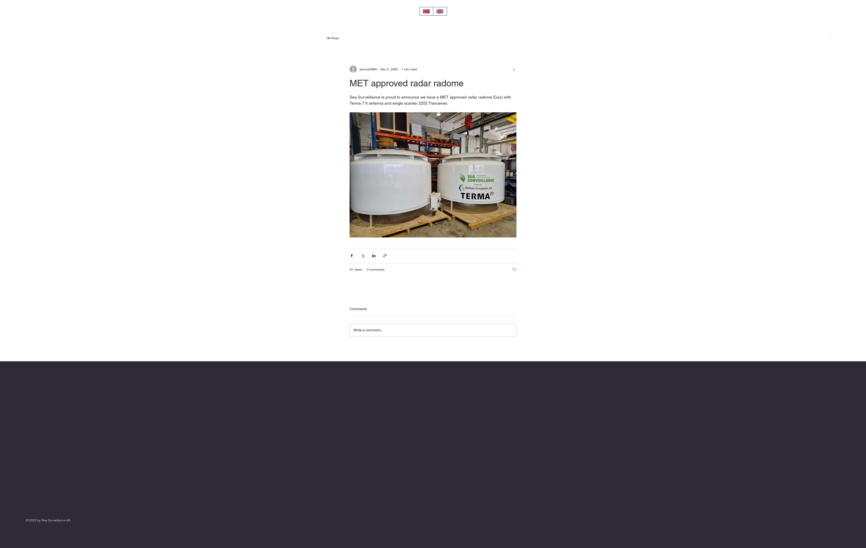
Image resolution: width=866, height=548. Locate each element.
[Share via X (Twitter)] (363, 255)
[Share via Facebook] (352, 255)
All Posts (333, 38)
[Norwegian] (426, 11)
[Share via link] (385, 255)
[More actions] (513, 69)
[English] (440, 11)
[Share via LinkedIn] (374, 255)
